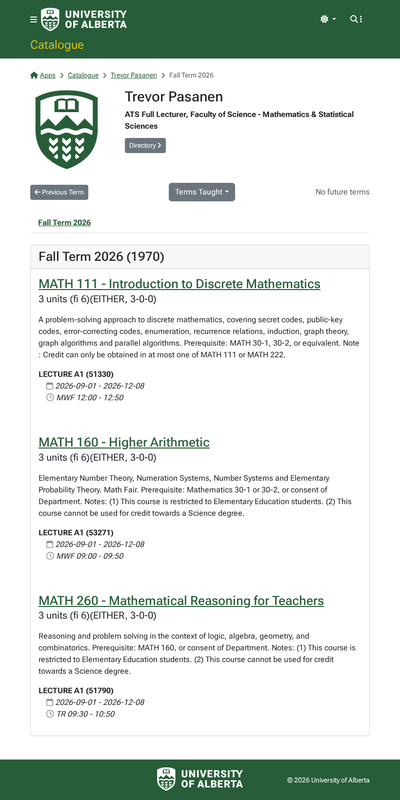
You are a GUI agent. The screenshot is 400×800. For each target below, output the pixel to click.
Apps (48, 75)
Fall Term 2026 (64, 222)
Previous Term (62, 192)
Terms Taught (198, 191)
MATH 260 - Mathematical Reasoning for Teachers (181, 600)
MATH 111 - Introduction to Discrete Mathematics (179, 283)
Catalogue (57, 44)
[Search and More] (356, 19)
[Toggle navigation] (33, 20)
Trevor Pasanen (134, 75)
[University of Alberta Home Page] (84, 19)
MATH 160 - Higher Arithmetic (124, 442)
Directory (143, 145)
